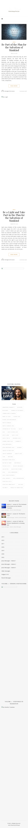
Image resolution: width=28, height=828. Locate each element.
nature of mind (7, 462)
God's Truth (6, 438)
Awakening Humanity (9, 407)
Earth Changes (7, 422)
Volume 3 (5, 487)
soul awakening (12, 472)
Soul (4, 472)
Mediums (10, 456)
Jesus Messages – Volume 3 (8, 567)
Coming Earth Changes (9, 413)
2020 (2, 554)
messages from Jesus (9, 91)
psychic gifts (7, 466)
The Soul (20, 484)
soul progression (18, 478)
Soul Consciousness (9, 475)
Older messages (5, 571)
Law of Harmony (7, 453)
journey (19, 447)
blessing (19, 407)
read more (14, 86)
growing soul (17, 438)
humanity (18, 441)
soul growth (6, 478)
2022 (2, 557)
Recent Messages (18, 466)
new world (17, 462)
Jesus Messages (7, 444)
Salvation (6, 469)
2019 (2, 550)
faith (20, 428)
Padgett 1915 (5, 574)
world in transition (17, 487)
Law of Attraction (8, 450)
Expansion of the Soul (9, 428)
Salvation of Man (16, 469)
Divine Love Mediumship (9, 419)
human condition (8, 441)
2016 (2, 540)
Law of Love (18, 453)
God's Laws (6, 435)
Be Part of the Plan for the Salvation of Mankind (14, 47)
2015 (14, 209)
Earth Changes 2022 (8, 425)
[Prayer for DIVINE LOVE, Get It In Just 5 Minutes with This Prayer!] (14, 393)
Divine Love (17, 416)
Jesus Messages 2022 (8, 447)
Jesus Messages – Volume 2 (8, 564)
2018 (14, 42)
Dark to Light (7, 416)
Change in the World (17, 410)
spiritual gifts (7, 481)
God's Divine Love (13, 432)
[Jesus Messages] (14, 10)
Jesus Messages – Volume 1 (8, 560)
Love (4, 456)
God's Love (15, 435)
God (4, 432)
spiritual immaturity (9, 484)
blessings (5, 410)
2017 (2, 543)
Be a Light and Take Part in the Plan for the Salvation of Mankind (14, 216)
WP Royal (17, 825)
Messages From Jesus (9, 459)
